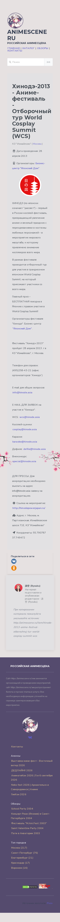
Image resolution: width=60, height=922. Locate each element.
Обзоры (42, 48)
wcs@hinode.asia (30, 417)
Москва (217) (19, 847)
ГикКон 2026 (18, 794)
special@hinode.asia (24, 461)
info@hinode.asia (22, 392)
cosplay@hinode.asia (24, 429)
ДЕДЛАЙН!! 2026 (21, 770)
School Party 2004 (22, 808)
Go (48, 62)
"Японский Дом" (22, 328)
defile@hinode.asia (34, 449)
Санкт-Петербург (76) (24, 853)
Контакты (15, 50)
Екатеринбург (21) (22, 857)
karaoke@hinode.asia (24, 441)
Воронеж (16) (19, 868)
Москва (37, 144)
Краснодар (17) (20, 863)
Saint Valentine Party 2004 (27, 828)
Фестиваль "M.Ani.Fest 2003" (29, 823)
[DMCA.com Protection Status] (30, 888)
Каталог (28, 48)
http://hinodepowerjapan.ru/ (28, 508)
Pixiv (49, 903)
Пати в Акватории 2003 (25, 833)
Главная (14, 48)
